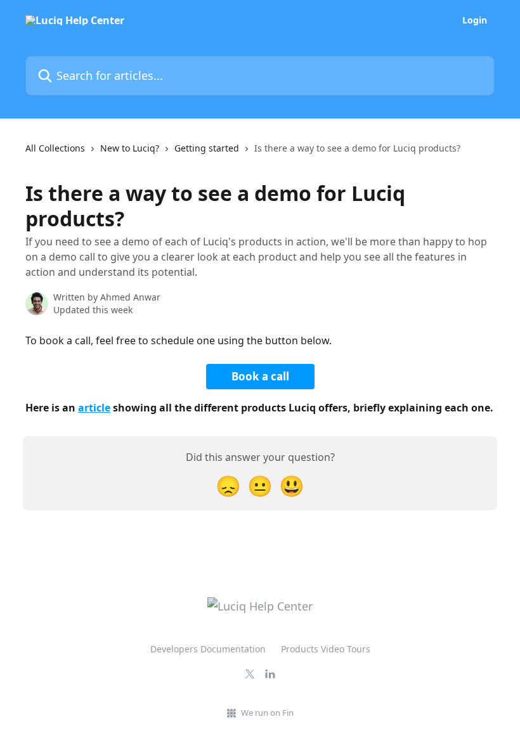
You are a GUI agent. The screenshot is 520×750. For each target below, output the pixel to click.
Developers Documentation (208, 649)
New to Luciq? (129, 148)
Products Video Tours (325, 649)
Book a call (260, 376)
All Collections (55, 148)
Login (474, 20)
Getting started (206, 148)
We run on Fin (267, 712)
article (94, 408)
